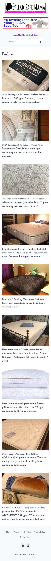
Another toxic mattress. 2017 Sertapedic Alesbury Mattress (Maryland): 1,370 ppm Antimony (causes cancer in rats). (25, 203)
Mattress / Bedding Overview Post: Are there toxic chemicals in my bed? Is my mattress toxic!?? (23, 303)
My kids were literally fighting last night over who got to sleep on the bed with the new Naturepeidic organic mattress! (24, 253)
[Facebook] (23, 545)
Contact (17, 532)
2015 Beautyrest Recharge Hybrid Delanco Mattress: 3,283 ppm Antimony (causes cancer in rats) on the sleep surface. (25, 98)
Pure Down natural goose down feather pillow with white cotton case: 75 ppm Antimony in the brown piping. (23, 407)
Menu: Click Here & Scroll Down (25, 35)
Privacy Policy (39, 532)
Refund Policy (25, 537)
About (8, 532)
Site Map (27, 532)
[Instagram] (28, 545)
